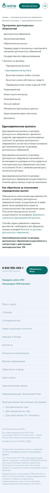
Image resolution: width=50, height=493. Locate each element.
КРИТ (28, 441)
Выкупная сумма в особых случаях (23, 75)
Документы (9, 118)
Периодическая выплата (18, 66)
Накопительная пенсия (14, 385)
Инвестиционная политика (17, 328)
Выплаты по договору (14, 61)
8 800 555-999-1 (12, 268)
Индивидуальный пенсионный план (21, 393)
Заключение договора (14, 39)
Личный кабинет (12, 104)
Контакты (7, 345)
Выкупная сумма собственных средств (25, 80)
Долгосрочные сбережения (17, 34)
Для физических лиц (17, 407)
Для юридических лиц (18, 411)
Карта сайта (9, 377)
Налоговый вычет (12, 99)
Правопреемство (12, 89)
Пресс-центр (9, 304)
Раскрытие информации (15, 353)
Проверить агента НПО (13, 280)
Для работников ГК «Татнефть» (23, 415)
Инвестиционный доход (15, 94)
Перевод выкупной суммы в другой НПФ (26, 85)
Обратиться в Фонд (35, 270)
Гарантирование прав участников (20, 113)
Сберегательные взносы (15, 43)
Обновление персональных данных (21, 108)
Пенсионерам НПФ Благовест (16, 284)
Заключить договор (29, 6)
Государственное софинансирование (22, 56)
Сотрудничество (11, 320)
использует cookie (34, 458)
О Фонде (7, 312)
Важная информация (13, 361)
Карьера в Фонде (11, 336)
